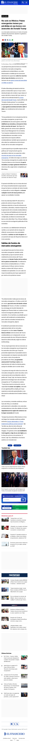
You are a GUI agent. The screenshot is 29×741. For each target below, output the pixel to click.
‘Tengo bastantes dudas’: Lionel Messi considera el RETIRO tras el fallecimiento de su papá (18, 590)
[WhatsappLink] (14, 507)
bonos (10, 445)
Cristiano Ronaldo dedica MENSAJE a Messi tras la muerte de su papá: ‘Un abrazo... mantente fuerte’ (18, 582)
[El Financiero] (9, 2)
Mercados (5, 16)
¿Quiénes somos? (7, 738)
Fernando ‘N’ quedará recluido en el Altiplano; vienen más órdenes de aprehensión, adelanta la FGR (18, 536)
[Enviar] (23, 499)
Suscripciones (22, 738)
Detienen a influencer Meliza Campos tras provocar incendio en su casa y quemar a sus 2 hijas (18, 611)
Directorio (15, 738)
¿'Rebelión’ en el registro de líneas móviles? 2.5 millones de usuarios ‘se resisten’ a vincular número (18, 528)
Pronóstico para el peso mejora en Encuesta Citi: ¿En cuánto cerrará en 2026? (18, 544)
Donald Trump (17, 445)
